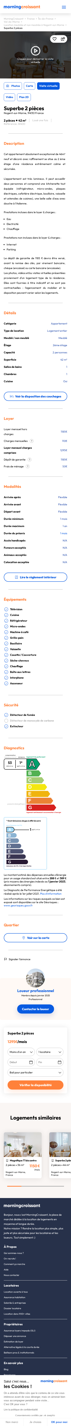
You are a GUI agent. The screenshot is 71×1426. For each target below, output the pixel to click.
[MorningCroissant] (22, 8)
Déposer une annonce (15, 1336)
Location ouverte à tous (16, 1291)
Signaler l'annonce (19, 959)
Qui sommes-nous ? (14, 1253)
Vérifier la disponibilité (36, 1085)
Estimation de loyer (13, 1341)
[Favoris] (54, 39)
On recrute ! (10, 1258)
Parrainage (9, 1374)
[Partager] (63, 39)
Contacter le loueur (35, 1009)
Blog (6, 1369)
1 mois (63, 533)
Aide (6, 1269)
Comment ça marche (14, 1264)
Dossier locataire (12, 1308)
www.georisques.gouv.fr (18, 905)
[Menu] (64, 7)
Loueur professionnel (35, 990)
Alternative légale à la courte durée (21, 1347)
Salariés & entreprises (15, 1302)
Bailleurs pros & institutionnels (19, 1352)
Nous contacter (11, 1275)
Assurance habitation (14, 1297)
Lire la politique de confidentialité (21, 1409)
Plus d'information (51, 893)
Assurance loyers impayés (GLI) (19, 1330)
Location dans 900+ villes (17, 1313)
